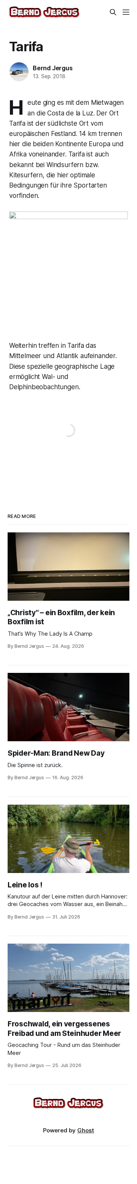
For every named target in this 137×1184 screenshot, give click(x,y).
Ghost (85, 1130)
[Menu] (126, 12)
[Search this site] (113, 12)
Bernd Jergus (53, 68)
